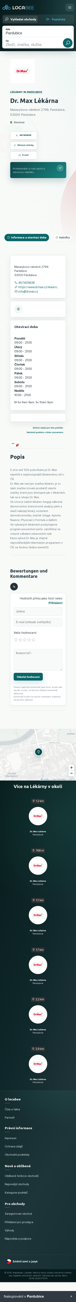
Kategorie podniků (16, 1192)
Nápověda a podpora (18, 1238)
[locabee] (18, 7)
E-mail (25, 155)
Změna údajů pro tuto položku (48, 427)
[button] (38, 751)
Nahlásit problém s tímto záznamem (45, 432)
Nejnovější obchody (17, 1184)
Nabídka (64, 237)
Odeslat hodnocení (28, 676)
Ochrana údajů (14, 1146)
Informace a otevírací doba (28, 237)
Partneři (10, 1117)
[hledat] (67, 43)
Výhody (9, 1230)
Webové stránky (25, 145)
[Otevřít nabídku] (70, 7)
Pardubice (34, 92)
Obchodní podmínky (17, 1154)
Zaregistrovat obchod (18, 1213)
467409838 (25, 135)
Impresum (10, 1138)
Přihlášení (55, 603)
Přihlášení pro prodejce (19, 1222)
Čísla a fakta (12, 1109)
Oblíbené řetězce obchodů (22, 1176)
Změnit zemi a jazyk (25, 1261)
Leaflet (46, 779)
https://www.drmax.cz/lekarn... (38, 287)
